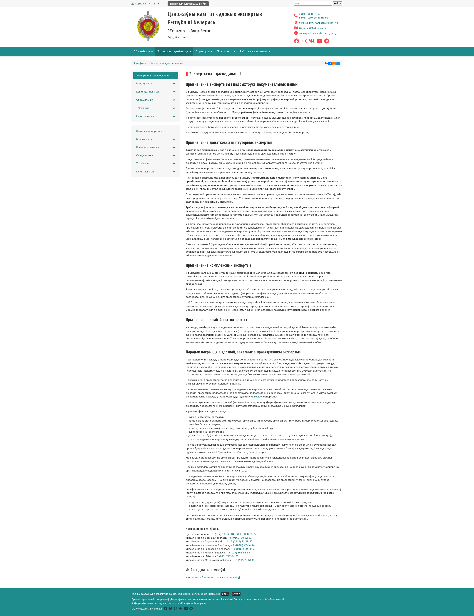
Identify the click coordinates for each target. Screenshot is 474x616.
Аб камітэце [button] (142, 51)
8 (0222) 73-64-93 (244, 559)
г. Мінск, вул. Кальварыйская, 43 (318, 22)
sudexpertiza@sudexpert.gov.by (318, 33)
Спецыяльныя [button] (144, 99)
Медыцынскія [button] (144, 83)
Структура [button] (203, 51)
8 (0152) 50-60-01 (245, 548)
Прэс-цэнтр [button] (225, 51)
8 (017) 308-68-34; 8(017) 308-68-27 (234, 534)
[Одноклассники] (334, 63)
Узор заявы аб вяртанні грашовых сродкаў (212, 577)
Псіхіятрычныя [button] (145, 116)
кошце (258, 396)
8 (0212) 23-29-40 (241, 541)
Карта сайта (142, 3)
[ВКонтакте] (330, 63)
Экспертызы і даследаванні (166, 63)
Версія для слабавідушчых (186, 3)
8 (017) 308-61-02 (310, 13)
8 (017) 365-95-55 (239, 552)
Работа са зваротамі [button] (254, 51)
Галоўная (140, 63)
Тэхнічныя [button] (142, 107)
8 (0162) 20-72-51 (241, 537)
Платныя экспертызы (149, 131)
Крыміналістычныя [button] (147, 91)
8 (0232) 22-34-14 (244, 545)
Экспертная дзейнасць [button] (173, 51)
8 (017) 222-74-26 (227, 556)
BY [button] (155, 3)
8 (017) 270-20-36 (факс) (314, 17)
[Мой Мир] (338, 63)
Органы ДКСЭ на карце (313, 27)
